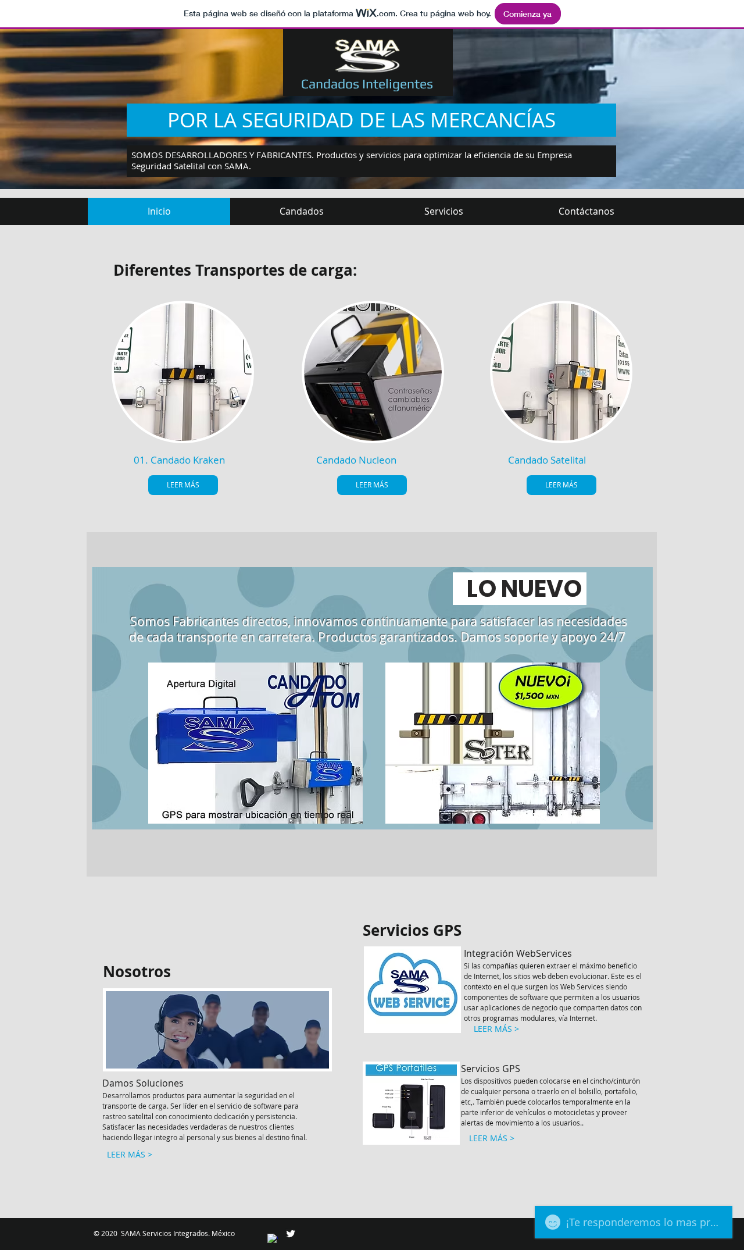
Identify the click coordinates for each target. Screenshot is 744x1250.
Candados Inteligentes (367, 83)
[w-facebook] (272, 1239)
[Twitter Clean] (290, 1233)
